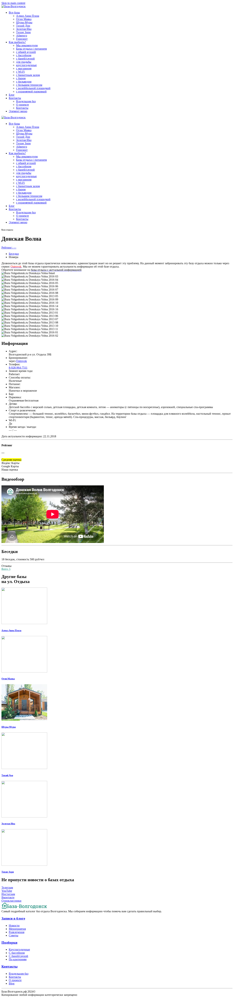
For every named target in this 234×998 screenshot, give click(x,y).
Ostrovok (21, 361)
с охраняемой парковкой (31, 91)
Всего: (5, 569)
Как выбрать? (17, 42)
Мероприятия (17, 928)
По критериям (18, 959)
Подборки (9, 942)
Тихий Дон (23, 25)
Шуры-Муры (24, 22)
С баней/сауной (18, 956)
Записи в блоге (13, 918)
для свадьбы (23, 61)
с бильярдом (23, 81)
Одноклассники (11, 900)
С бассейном (17, 952)
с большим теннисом (29, 84)
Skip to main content (13, 3)
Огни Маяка (23, 19)
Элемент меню (18, 111)
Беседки (14, 253)
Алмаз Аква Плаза (27, 15)
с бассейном (23, 55)
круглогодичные (26, 65)
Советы (13, 935)
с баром (21, 78)
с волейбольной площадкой (33, 88)
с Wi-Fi (20, 71)
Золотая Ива (23, 29)
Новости (14, 925)
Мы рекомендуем (27, 45)
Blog (11, 983)
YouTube (6, 890)
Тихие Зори (23, 32)
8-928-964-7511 (18, 367)
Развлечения (16, 932)
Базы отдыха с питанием (31, 48)
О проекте (22, 104)
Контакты (15, 98)
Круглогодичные (19, 949)
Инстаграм (8, 894)
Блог (12, 94)
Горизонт (22, 38)
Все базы (14, 12)
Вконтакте (7, 897)
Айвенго (21, 35)
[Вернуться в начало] (13, 6)
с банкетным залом (28, 75)
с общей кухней (26, 52)
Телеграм (7, 887)
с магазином (23, 68)
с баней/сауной (25, 58)
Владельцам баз (26, 101)
